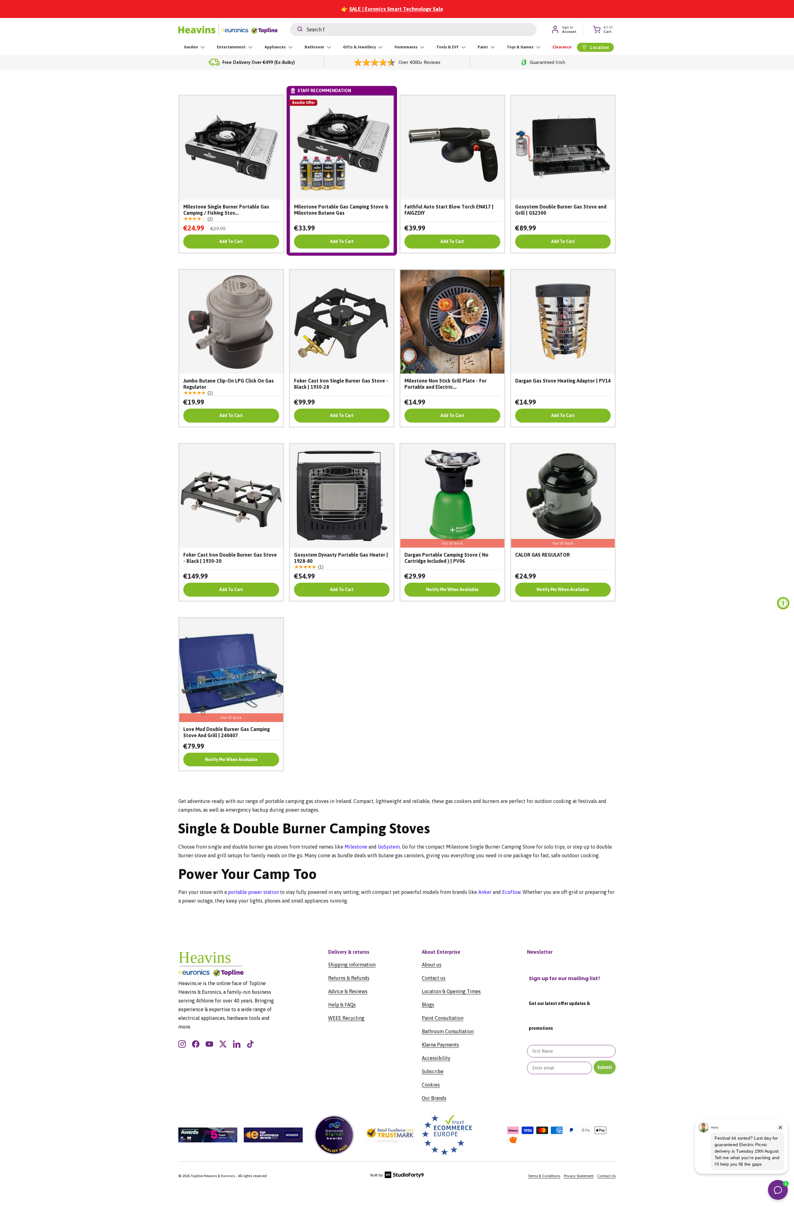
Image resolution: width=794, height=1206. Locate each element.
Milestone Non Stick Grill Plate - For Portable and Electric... (445, 384)
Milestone (356, 847)
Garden (191, 47)
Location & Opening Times (451, 991)
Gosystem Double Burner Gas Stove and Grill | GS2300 (560, 210)
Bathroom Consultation (448, 1031)
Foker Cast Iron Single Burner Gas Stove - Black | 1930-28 (341, 384)
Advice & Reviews (348, 991)
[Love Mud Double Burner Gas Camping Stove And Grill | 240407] (231, 670)
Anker (485, 892)
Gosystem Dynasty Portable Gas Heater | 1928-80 (341, 558)
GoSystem (389, 847)
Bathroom (314, 47)
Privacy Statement (579, 1176)
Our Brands (434, 1098)
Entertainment (231, 47)
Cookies (431, 1084)
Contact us (433, 978)
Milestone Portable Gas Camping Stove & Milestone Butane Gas (341, 210)
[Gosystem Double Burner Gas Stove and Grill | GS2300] (563, 148)
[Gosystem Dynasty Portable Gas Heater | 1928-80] (342, 496)
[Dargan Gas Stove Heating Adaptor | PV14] (563, 322)
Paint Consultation (442, 1018)
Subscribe (433, 1071)
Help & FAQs (342, 1004)
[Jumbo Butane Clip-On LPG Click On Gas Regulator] (231, 322)
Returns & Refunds (348, 978)
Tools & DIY (447, 47)
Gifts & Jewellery (359, 47)
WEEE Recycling (346, 1018)
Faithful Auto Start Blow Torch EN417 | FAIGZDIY (448, 210)
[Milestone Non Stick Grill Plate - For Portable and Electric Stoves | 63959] (452, 322)
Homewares (406, 47)
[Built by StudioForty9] (397, 1177)
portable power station (253, 892)
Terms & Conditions (544, 1176)
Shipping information (352, 964)
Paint (483, 47)
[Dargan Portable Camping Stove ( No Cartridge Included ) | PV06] (452, 496)
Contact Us (606, 1176)
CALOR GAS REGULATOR (542, 555)
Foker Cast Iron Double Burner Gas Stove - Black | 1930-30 (230, 558)
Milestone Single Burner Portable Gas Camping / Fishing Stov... (226, 210)
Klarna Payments (440, 1044)
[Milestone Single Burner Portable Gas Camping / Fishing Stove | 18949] (231, 148)
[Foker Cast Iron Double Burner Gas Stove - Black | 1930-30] (231, 496)
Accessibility (436, 1058)
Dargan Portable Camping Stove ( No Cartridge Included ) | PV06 (446, 558)
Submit (604, 1067)
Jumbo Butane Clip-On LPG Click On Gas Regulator (228, 384)
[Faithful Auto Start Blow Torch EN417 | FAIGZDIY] (452, 148)
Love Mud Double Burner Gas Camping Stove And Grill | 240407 (226, 732)
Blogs (428, 1004)
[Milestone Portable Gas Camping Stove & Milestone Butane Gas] (342, 148)
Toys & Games (520, 47)
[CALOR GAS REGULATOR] (563, 496)
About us (431, 964)
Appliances (275, 47)
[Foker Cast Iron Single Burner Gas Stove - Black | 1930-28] (342, 322)
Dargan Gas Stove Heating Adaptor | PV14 (563, 380)
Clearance (562, 47)
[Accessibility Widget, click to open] (783, 603)
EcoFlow (511, 892)
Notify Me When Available (452, 589)
